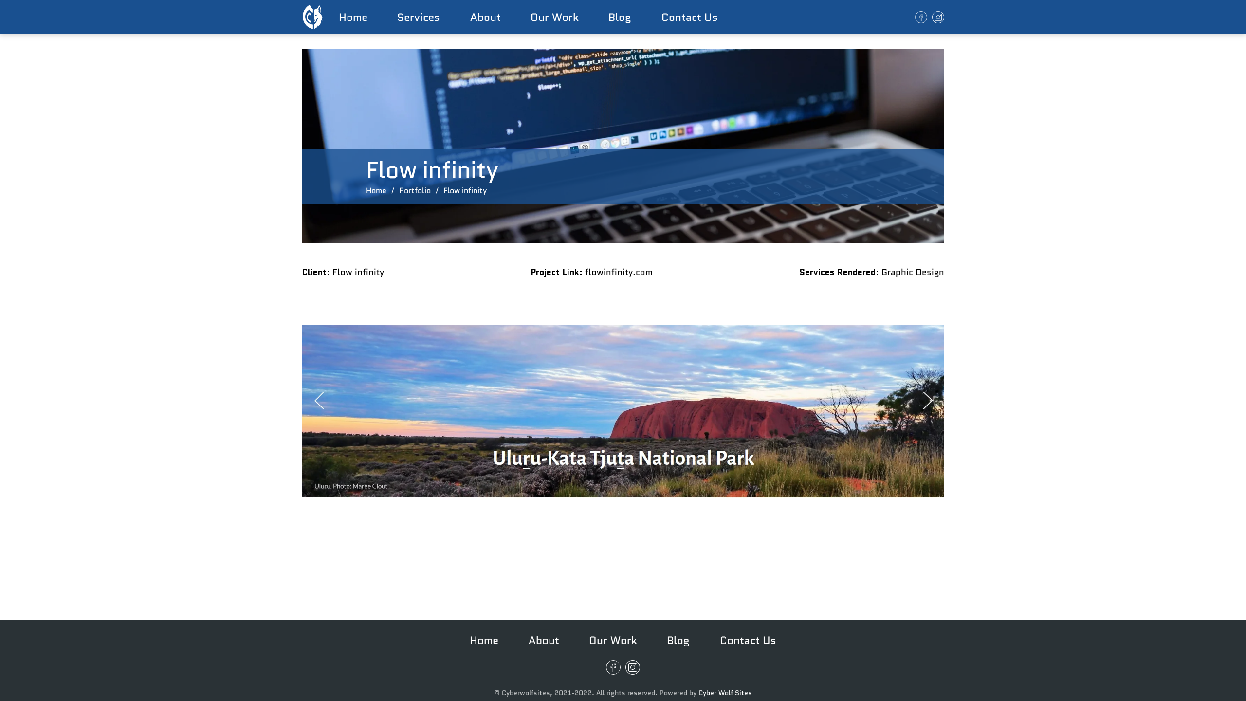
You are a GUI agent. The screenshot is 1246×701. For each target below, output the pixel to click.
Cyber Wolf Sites (725, 693)
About (485, 17)
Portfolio (415, 191)
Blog (619, 17)
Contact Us (689, 17)
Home (353, 17)
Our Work (555, 17)
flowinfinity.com (619, 272)
